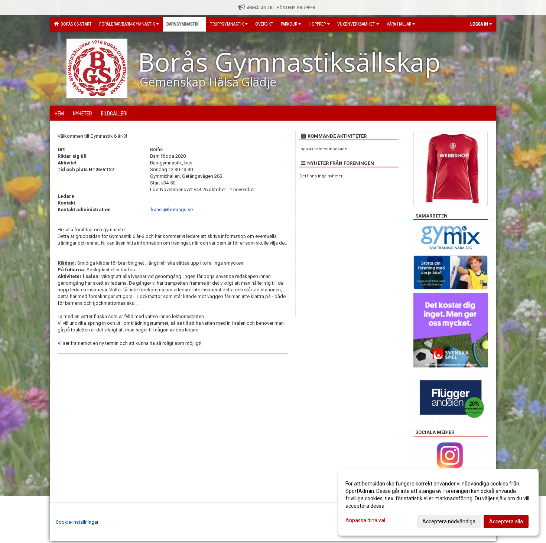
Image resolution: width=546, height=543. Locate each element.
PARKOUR (289, 24)
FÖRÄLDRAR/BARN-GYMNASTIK (127, 24)
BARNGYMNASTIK (182, 24)
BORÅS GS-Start (75, 24)
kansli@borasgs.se (172, 209)
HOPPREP (317, 24)
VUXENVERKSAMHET (356, 24)
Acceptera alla (506, 521)
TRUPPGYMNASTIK (227, 24)
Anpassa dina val (365, 520)
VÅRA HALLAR (399, 24)
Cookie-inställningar (77, 522)
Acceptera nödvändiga (448, 521)
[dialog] (438, 502)
